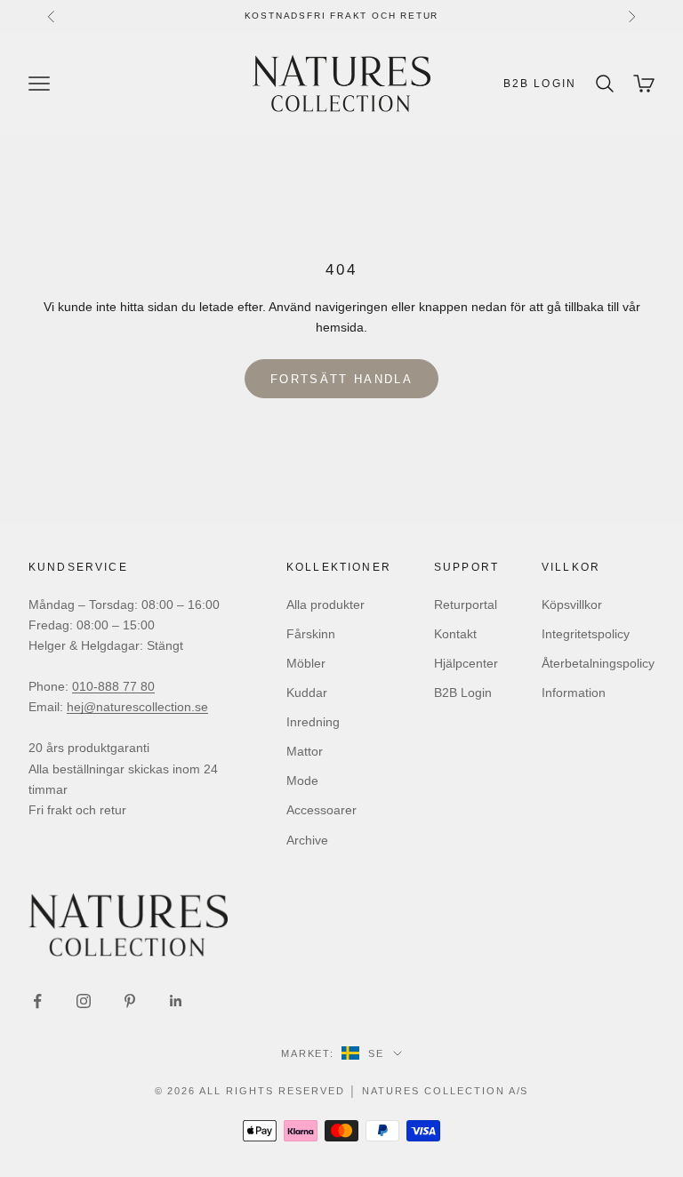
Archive (307, 840)
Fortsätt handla (341, 379)
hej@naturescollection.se (137, 707)
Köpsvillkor (572, 604)
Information (574, 692)
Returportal (465, 604)
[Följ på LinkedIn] (176, 1001)
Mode (302, 780)
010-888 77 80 (113, 686)
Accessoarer (321, 810)
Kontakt (455, 634)
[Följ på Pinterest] (130, 1001)
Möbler (305, 663)
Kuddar (306, 692)
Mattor (304, 751)
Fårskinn (310, 634)
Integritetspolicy (586, 634)
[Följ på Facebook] (37, 1001)
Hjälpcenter (466, 663)
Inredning (313, 722)
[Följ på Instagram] (83, 1001)
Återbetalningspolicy (598, 663)
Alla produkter (325, 604)
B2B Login (539, 83)
